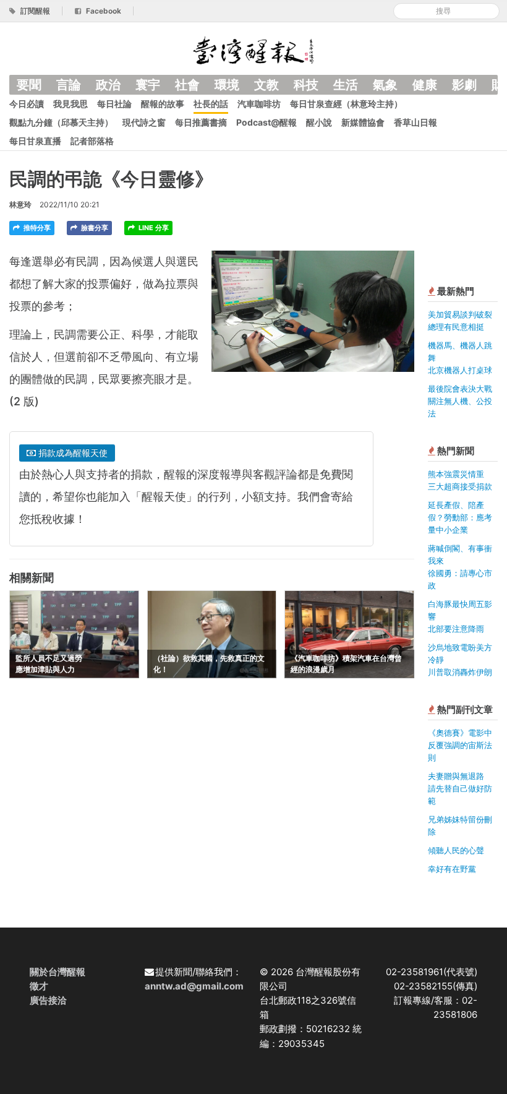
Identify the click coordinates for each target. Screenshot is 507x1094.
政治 (108, 84)
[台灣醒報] (253, 49)
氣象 (385, 84)
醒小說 (319, 122)
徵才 (39, 986)
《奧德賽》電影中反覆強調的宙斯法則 (460, 745)
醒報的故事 (162, 103)
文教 (266, 84)
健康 (424, 84)
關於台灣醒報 (57, 972)
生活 (345, 84)
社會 (187, 84)
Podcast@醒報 (266, 122)
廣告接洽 (48, 1000)
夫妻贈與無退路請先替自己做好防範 (460, 788)
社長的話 (211, 103)
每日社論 (114, 103)
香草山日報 (415, 122)
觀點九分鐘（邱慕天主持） (61, 122)
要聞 (29, 84)
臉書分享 (93, 227)
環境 (227, 84)
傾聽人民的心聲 (456, 850)
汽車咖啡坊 (259, 103)
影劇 (464, 84)
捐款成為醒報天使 (72, 452)
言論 (68, 84)
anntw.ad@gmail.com (194, 986)
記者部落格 (92, 141)
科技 (306, 84)
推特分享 (36, 227)
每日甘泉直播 (35, 141)
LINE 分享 (153, 227)
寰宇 (147, 84)
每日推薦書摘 (201, 122)
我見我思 (70, 103)
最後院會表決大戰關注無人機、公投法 (460, 401)
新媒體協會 (363, 122)
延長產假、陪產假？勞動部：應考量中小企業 (460, 517)
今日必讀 (26, 103)
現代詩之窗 (144, 122)
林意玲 (20, 204)
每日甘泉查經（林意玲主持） (346, 103)
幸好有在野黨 (452, 869)
